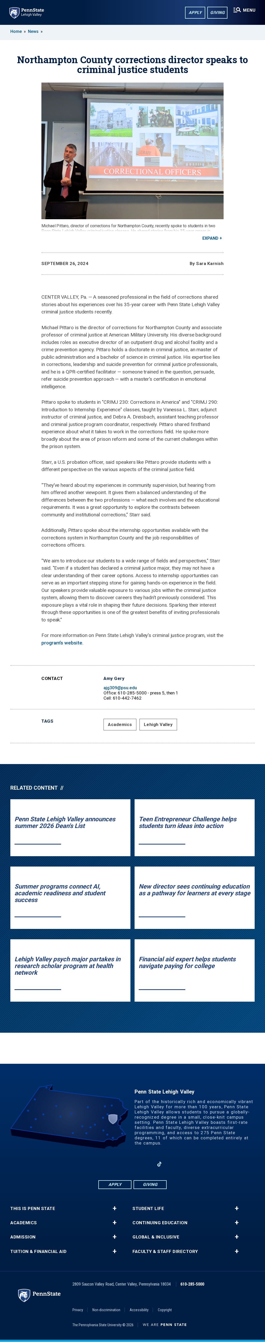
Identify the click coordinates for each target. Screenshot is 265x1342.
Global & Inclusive (155, 1237)
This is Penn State (32, 1208)
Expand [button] (210, 238)
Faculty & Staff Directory (165, 1251)
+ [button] (114, 1208)
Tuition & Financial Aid (38, 1251)
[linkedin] (132, 1164)
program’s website (61, 643)
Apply (195, 12)
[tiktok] (159, 1164)
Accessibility (139, 1310)
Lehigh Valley (158, 724)
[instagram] (119, 1164)
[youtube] (146, 1164)
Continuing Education (159, 1222)
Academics (120, 724)
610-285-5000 (192, 1284)
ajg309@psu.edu (120, 687)
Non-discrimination (106, 1310)
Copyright (165, 1310)
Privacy (77, 1310)
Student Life (148, 1208)
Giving (217, 12)
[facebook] (105, 1164)
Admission (23, 1237)
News (33, 31)
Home (16, 31)
